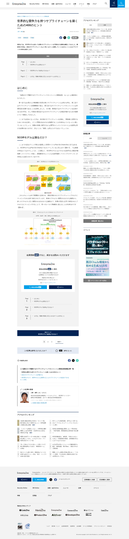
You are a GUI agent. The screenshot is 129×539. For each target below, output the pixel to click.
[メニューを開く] (8, 4)
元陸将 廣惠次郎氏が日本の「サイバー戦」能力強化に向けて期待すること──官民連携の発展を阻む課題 (33, 423)
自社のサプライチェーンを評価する (32, 375)
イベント (81, 4)
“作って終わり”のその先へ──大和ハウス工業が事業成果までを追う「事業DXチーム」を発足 (33, 446)
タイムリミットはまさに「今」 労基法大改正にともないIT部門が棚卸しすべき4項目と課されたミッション (97, 191)
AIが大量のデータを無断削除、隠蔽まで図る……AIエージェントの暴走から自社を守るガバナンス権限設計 (97, 207)
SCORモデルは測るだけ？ (38, 65)
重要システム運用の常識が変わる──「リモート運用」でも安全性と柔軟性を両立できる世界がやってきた (65, 454)
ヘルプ (48, 526)
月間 (105, 25)
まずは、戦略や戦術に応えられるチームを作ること (45, 76)
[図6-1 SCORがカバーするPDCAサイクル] (48, 178)
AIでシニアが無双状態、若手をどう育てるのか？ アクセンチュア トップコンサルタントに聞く (65, 423)
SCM (19, 37)
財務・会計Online (57, 4)
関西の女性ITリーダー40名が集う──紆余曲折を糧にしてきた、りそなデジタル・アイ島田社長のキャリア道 (33, 438)
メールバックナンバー (49, 282)
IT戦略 (32, 37)
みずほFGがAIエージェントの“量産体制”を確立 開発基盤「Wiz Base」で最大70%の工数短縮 (65, 446)
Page (23, 70)
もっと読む (23, 379)
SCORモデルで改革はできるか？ (40, 70)
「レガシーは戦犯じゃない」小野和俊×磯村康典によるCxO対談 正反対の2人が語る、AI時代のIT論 (33, 431)
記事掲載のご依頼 (89, 479)
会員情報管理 (64, 526)
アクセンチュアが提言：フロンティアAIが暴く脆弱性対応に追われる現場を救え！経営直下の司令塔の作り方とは (97, 199)
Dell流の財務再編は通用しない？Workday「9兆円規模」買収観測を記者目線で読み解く (65, 431)
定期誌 (35, 495)
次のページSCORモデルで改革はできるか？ (48, 333)
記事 (74, 4)
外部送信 (109, 526)
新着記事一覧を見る (98, 221)
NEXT (59, 342)
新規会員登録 (36, 287)
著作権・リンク (56, 526)
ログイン (61, 287)
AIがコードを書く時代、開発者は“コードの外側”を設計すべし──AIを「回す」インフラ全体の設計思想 (33, 454)
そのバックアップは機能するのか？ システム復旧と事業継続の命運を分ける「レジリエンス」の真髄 (97, 215)
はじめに (33, 62)
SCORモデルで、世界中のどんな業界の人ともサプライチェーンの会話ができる (45, 377)
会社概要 (79, 526)
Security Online (34, 4)
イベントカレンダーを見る (98, 280)
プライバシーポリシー (99, 526)
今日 (90, 25)
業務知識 (25, 37)
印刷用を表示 (24, 360)
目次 (48, 56)
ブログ (95, 4)
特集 (88, 4)
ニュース (68, 4)
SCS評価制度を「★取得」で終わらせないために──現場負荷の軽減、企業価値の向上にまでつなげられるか (65, 438)
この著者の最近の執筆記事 (39, 403)
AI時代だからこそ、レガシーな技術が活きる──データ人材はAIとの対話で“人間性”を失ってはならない (97, 154)
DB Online (45, 4)
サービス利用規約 (87, 526)
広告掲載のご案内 (104, 479)
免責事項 (72, 526)
